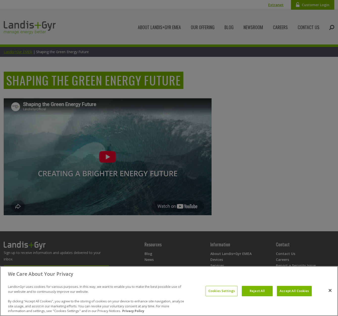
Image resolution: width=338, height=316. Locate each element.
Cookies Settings (221, 291)
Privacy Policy (133, 311)
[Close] (330, 290)
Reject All (257, 291)
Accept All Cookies (294, 291)
